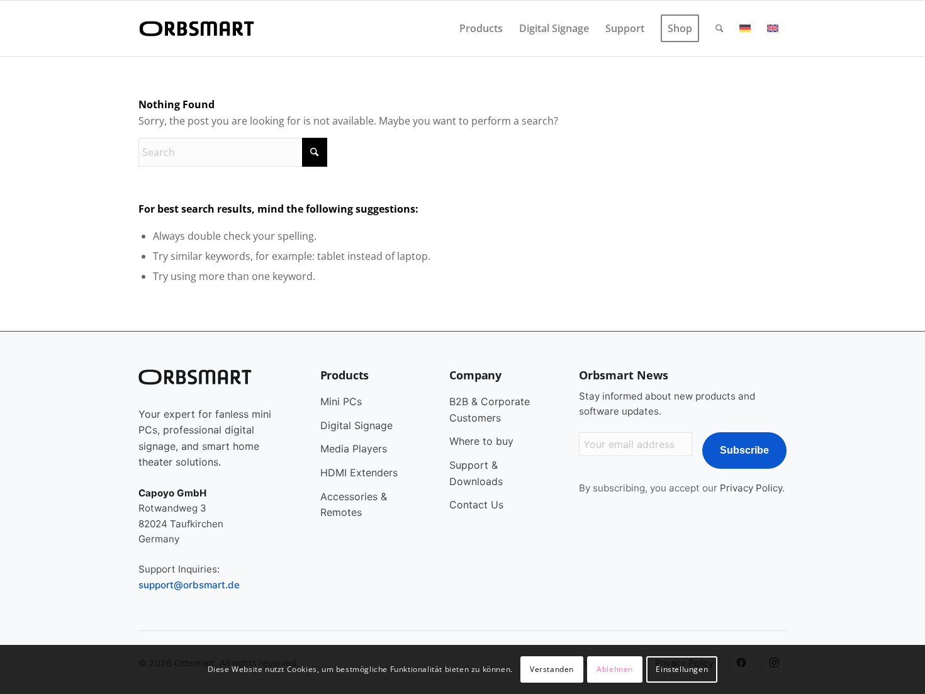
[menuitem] (481, 28)
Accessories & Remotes (353, 504)
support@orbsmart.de (189, 585)
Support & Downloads (476, 473)
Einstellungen (682, 669)
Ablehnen (615, 669)
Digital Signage (356, 425)
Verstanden (552, 669)
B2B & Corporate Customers (489, 409)
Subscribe (744, 450)
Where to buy (481, 441)
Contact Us (476, 504)
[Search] (719, 28)
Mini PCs (341, 401)
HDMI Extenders (359, 472)
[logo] (198, 28)
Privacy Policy (751, 488)
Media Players (353, 448)
